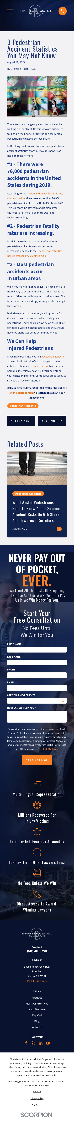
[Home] (36, 11)
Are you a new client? (21, 695)
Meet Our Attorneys (37, 1003)
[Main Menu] (10, 11)
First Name (14, 644)
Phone (11, 669)
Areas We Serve (37, 1009)
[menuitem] (37, 1092)
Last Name (13, 656)
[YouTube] (48, 1043)
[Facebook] (26, 1043)
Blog (37, 1021)
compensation (39, 366)
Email (10, 682)
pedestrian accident (52, 356)
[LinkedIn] (41, 1043)
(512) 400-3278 (37, 950)
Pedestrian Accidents (23, 405)
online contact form (21, 392)
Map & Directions (37, 981)
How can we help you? (21, 707)
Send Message (37, 760)
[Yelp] (33, 1043)
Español (37, 1015)
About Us (37, 997)
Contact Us (37, 1027)
